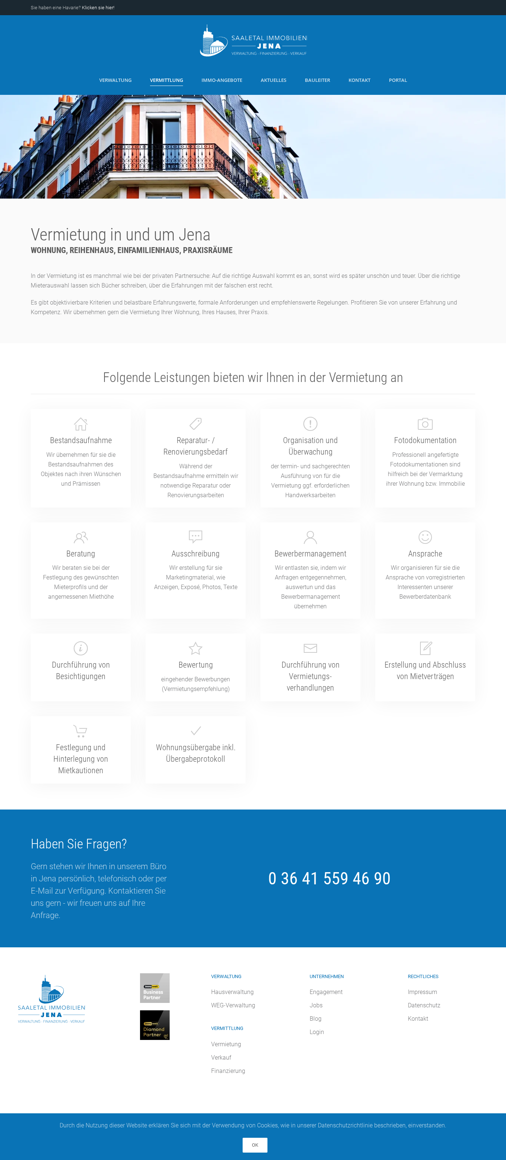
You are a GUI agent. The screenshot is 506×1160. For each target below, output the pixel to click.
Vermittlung (166, 80)
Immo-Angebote (222, 80)
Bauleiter (317, 80)
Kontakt (359, 80)
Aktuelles (273, 80)
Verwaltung (115, 80)
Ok (255, 1145)
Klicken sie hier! (98, 7)
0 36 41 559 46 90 (329, 878)
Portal (398, 80)
